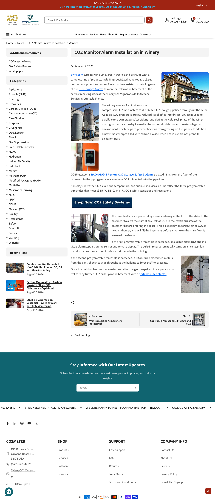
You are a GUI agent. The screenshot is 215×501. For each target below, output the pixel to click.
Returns (114, 466)
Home (10, 43)
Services (63, 458)
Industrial (14, 166)
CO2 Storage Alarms (91, 89)
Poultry (13, 214)
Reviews (63, 474)
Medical (13, 171)
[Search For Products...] (149, 20)
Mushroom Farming (20, 190)
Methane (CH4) (18, 175)
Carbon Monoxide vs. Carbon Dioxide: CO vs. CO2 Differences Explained (44, 285)
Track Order (116, 474)
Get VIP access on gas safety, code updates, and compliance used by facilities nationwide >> (107, 6)
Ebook (13, 137)
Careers (165, 466)
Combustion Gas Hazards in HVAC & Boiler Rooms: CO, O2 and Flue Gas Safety (44, 267)
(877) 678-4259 (21, 464)
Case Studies (16, 118)
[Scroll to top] (208, 491)
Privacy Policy (169, 474)
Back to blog (82, 335)
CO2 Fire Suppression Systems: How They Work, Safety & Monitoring (42, 303)
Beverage (14, 99)
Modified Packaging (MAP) (25, 180)
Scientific (14, 228)
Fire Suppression (19, 142)
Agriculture (15, 89)
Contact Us (167, 450)
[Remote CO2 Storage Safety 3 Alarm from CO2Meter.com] (85, 157)
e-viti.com (77, 74)
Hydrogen (15, 156)
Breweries (15, 104)
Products (80, 34)
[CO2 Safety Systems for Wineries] (102, 202)
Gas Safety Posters (20, 66)
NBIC (12, 194)
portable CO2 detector (152, 274)
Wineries (14, 242)
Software (63, 466)
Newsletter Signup (172, 482)
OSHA (12, 204)
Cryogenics (15, 127)
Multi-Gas (14, 185)
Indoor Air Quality (20, 161)
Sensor (13, 233)
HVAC (12, 151)
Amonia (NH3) (17, 94)
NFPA (12, 199)
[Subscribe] (135, 388)
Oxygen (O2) (17, 209)
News (20, 43)
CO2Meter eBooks (20, 61)
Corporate (15, 123)
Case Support (117, 450)
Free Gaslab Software (21, 147)
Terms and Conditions (122, 482)
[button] (199, 20)
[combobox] (94, 20)
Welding (14, 237)
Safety (13, 223)
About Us (166, 458)
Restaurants (16, 218)
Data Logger (16, 132)
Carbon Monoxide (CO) (23, 113)
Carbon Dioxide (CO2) (22, 108)
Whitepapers (16, 71)
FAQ (111, 458)
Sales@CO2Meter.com (23, 473)
